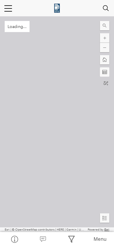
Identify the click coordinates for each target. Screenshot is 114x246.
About (14, 239)
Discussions (43, 239)
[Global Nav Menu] (8, 8)
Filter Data (71, 239)
